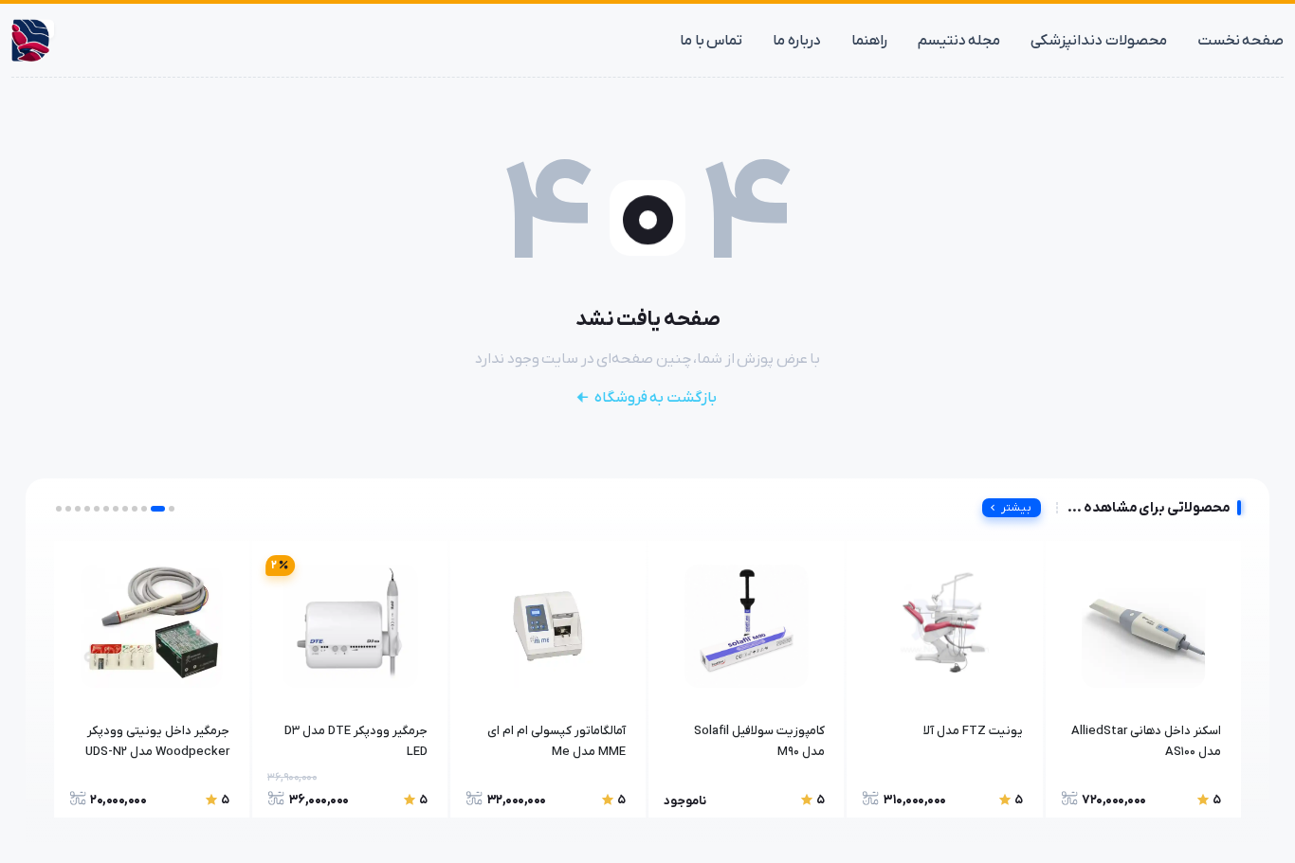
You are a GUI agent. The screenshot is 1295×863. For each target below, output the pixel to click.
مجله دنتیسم (959, 40)
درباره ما (797, 40)
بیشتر (1016, 507)
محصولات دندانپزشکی (1099, 40)
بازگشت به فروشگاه (655, 397)
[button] (171, 509)
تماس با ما (711, 40)
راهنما (869, 40)
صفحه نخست (1241, 40)
